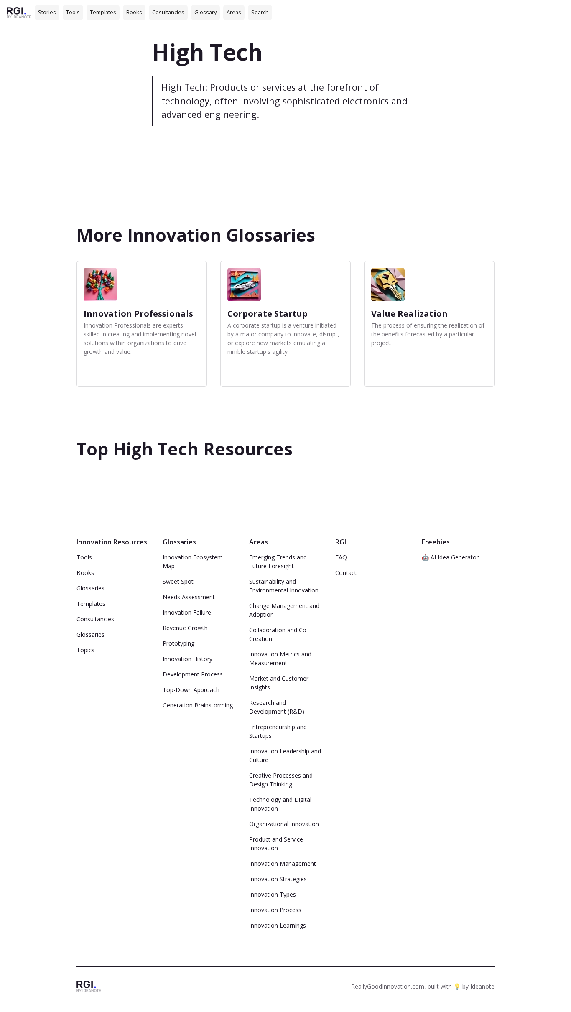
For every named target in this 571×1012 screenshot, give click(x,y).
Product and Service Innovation (276, 843)
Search (260, 12)
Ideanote (482, 986)
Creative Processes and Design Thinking (281, 779)
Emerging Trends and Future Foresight (278, 561)
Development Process (193, 674)
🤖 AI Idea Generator (450, 557)
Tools (73, 12)
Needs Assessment (189, 597)
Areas (234, 12)
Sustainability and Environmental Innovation (284, 585)
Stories (47, 12)
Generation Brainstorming (198, 705)
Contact (346, 573)
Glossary (205, 12)
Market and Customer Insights (278, 682)
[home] (19, 12)
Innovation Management (282, 863)
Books (134, 12)
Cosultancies (168, 12)
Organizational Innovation (284, 824)
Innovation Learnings (277, 925)
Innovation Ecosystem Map (193, 561)
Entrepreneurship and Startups (278, 731)
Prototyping (178, 643)
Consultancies (95, 619)
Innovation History (187, 659)
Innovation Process (275, 910)
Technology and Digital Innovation (280, 804)
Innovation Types (272, 894)
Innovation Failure (187, 612)
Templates (103, 12)
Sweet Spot (178, 581)
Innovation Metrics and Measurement (280, 658)
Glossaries (90, 588)
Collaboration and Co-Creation (278, 634)
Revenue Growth (185, 628)
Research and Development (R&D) (276, 707)
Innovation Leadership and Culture (285, 755)
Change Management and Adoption (284, 610)
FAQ (341, 557)
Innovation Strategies (278, 879)
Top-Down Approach (191, 690)
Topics (85, 650)
